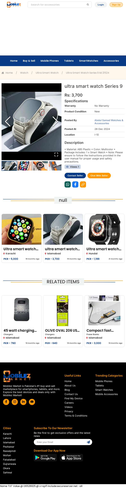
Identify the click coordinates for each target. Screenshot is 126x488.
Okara (6, 468)
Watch (24, 73)
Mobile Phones (50, 61)
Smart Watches (104, 389)
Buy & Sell (29, 61)
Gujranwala (9, 463)
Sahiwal (7, 472)
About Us (70, 385)
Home (14, 61)
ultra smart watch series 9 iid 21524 (87, 73)
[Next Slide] (55, 122)
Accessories (111, 61)
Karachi (7, 433)
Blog (67, 389)
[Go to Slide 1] (9, 166)
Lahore (7, 438)
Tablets (69, 61)
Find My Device (74, 398)
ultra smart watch (47, 73)
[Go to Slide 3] (40, 166)
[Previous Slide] (8, 122)
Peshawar (8, 446)
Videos (69, 407)
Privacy (69, 411)
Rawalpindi (9, 450)
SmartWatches (88, 61)
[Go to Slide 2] (25, 166)
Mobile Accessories (106, 394)
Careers (69, 402)
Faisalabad (9, 459)
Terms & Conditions (76, 415)
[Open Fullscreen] (56, 154)
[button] (31, 121)
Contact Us (71, 394)
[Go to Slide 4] (56, 166)
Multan (7, 455)
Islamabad (9, 442)
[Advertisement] (63, 32)
